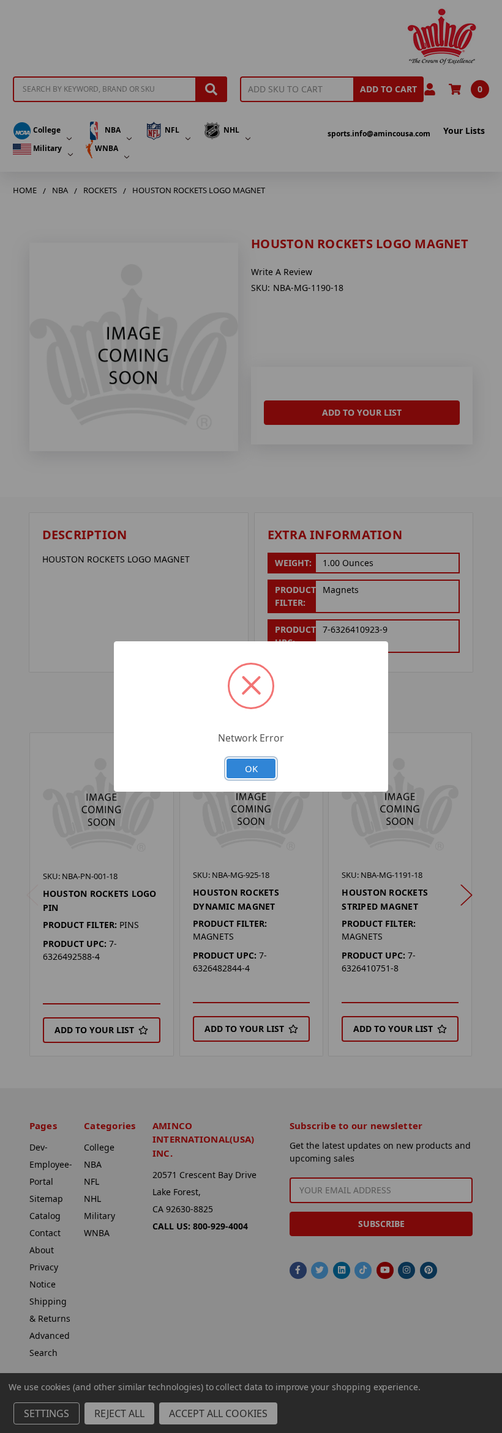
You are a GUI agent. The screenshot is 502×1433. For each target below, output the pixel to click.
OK (251, 768)
